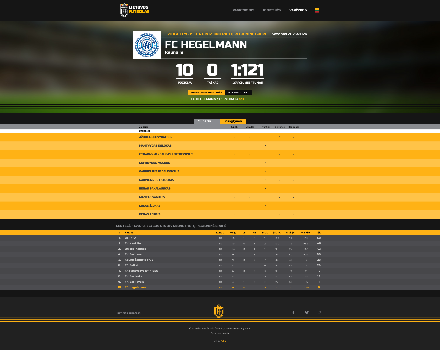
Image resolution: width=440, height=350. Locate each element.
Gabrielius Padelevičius (159, 171)
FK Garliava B (134, 281)
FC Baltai (131, 265)
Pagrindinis (243, 10)
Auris (223, 341)
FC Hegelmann (135, 287)
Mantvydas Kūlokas (155, 145)
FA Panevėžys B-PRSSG (141, 270)
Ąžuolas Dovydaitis (155, 137)
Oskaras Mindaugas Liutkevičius (166, 154)
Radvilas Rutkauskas (156, 180)
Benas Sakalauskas (154, 188)
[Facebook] (294, 312)
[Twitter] (307, 312)
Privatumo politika (220, 333)
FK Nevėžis (133, 243)
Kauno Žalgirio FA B (139, 259)
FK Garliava (133, 254)
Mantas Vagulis (152, 197)
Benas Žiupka (150, 214)
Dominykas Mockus (154, 162)
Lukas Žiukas (149, 205)
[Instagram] (320, 312)
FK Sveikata (133, 276)
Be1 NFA (130, 237)
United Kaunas (135, 248)
